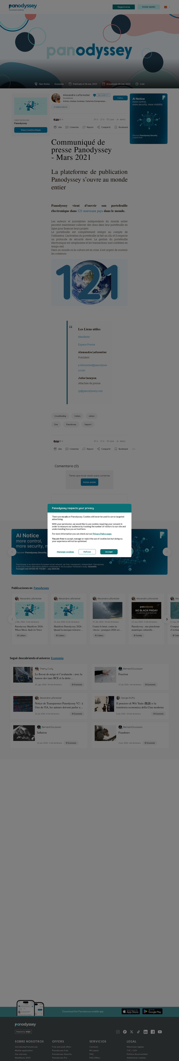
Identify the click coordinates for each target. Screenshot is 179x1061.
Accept (109, 551)
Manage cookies (65, 551)
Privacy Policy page (102, 533)
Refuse (87, 551)
